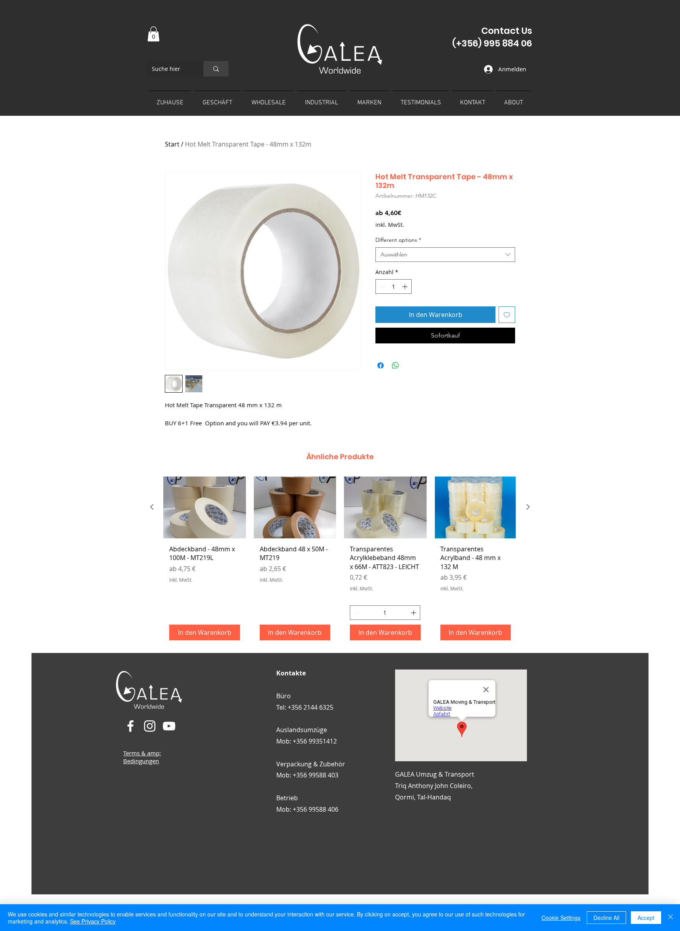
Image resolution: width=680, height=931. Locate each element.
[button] (153, 33)
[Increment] (405, 286)
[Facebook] (130, 726)
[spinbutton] (393, 286)
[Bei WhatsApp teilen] (395, 365)
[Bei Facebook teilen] (380, 365)
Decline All (606, 918)
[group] (340, 561)
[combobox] (445, 254)
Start (172, 144)
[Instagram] (149, 726)
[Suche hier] (216, 68)
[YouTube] (169, 726)
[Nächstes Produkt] (528, 507)
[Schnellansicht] (204, 507)
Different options (398, 239)
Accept (646, 918)
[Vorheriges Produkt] (152, 507)
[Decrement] (381, 286)
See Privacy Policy (93, 921)
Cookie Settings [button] (560, 918)
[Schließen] (670, 918)
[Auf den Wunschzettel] (507, 314)
